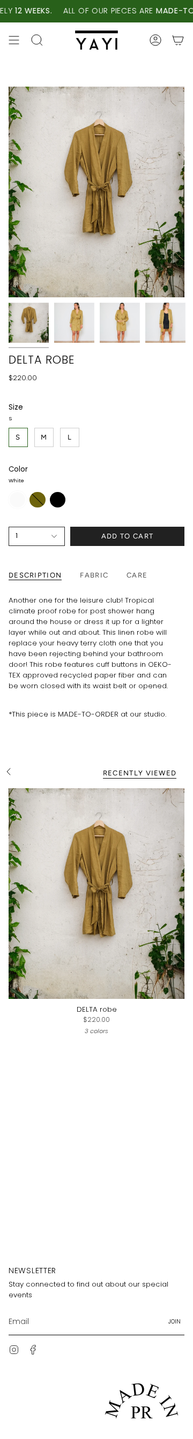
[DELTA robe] (96, 893)
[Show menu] (14, 40)
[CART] (178, 40)
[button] (37, 40)
